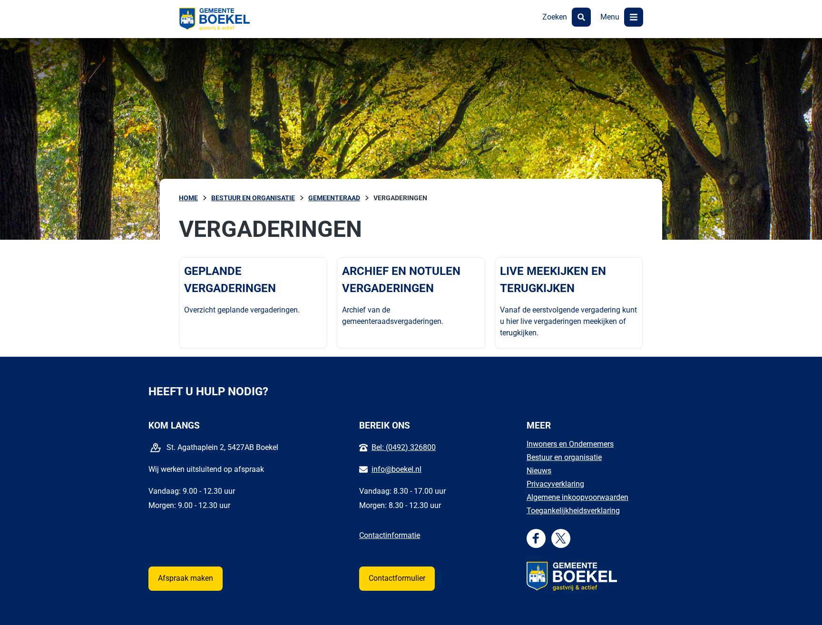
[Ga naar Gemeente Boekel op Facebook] (536, 538)
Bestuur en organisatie (564, 457)
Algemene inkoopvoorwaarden (577, 497)
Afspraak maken (185, 578)
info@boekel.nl (396, 469)
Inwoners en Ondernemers (570, 444)
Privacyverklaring (555, 483)
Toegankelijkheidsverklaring (573, 510)
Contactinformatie (389, 535)
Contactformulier (397, 578)
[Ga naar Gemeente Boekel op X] (561, 538)
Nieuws (539, 470)
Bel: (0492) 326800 (404, 447)
